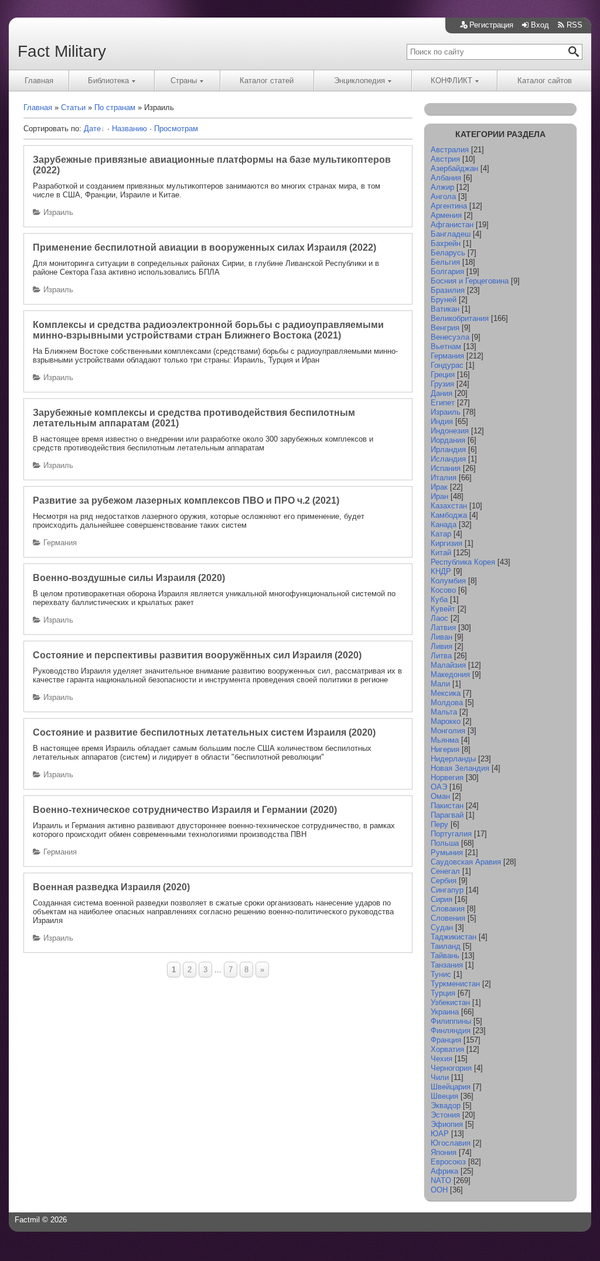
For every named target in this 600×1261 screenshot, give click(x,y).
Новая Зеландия (460, 768)
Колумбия (448, 580)
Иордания (448, 440)
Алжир (442, 187)
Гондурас (447, 365)
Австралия (450, 149)
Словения (448, 918)
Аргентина (449, 205)
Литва (441, 655)
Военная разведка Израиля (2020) (111, 887)
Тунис (441, 974)
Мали (440, 683)
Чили (440, 1077)
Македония (450, 674)
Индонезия (450, 430)
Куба (439, 599)
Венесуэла (450, 337)
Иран (439, 496)
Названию (129, 128)
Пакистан (447, 805)
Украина (445, 1011)
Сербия (443, 880)
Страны (184, 80)
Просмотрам (176, 128)
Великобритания (460, 318)
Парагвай (447, 815)
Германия (60, 542)
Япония (443, 1152)
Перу (439, 824)
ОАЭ (439, 786)
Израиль (58, 212)
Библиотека (108, 80)
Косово (443, 590)
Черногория (451, 1068)
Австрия (445, 159)
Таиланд (446, 946)
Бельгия (445, 262)
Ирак (439, 487)
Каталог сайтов (544, 80)
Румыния (447, 852)
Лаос (439, 618)
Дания (441, 393)
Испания (446, 468)
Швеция (444, 1096)
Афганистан (452, 224)
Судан (442, 927)
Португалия (451, 833)
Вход (540, 24)
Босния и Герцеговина (470, 280)
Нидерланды (453, 758)
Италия (443, 477)
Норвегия (447, 777)
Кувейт (443, 608)
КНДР (441, 571)
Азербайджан (454, 168)
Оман (440, 796)
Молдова (447, 702)
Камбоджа (449, 515)
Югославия (451, 1143)
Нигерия (445, 749)
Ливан (441, 637)
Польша (445, 843)
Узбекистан (450, 1002)
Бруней (443, 299)
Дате (92, 128)
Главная (39, 80)
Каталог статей (267, 80)
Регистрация (491, 24)
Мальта (444, 712)
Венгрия (445, 327)
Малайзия (448, 665)
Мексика (446, 693)
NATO (441, 1180)
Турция (443, 993)
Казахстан (449, 505)
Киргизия (446, 543)
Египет (443, 402)
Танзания (447, 965)
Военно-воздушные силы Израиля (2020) (129, 578)
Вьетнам (446, 346)
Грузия (442, 384)
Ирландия (448, 449)
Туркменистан (455, 983)
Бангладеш (451, 234)
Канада (443, 524)
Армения (446, 215)
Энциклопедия (359, 80)
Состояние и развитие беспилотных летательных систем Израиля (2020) (204, 732)
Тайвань (445, 955)
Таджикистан (453, 936)
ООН (439, 1189)
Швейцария (451, 1086)
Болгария (447, 271)
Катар (441, 533)
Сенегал (445, 871)
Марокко (446, 721)
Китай (441, 552)
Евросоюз (448, 1161)
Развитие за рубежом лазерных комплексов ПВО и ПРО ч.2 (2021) (186, 500)
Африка (444, 1171)
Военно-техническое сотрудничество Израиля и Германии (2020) (185, 810)
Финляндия (451, 1030)
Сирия (441, 899)
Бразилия (448, 290)
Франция (446, 1040)
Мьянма (445, 740)
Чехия (441, 1058)
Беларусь (448, 252)
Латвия (443, 627)
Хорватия (447, 1049)
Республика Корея (463, 562)
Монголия (448, 730)
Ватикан (445, 309)
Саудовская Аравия (466, 861)
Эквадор (446, 1105)
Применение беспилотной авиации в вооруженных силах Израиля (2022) (204, 247)
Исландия (448, 458)
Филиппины (451, 1021)
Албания (446, 177)
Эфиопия (447, 1124)
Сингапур (447, 890)
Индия (442, 421)
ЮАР (440, 1133)
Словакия (448, 908)
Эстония (445, 1114)
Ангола (443, 196)
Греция (443, 374)
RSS (574, 24)
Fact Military (62, 51)
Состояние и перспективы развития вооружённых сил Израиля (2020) (197, 655)
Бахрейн (446, 243)
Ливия (441, 646)
